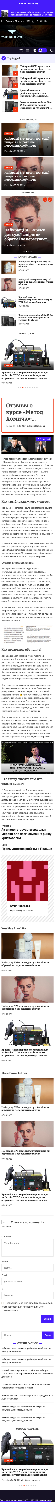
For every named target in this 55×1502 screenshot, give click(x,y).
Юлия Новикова (37, 426)
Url (2, 1289)
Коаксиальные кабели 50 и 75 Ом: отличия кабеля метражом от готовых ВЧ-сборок (36, 106)
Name (4, 1261)
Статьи (9, 134)
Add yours (6, 1227)
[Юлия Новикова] (27, 881)
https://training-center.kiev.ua (21, 911)
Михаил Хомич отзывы (12, 550)
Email (4, 1275)
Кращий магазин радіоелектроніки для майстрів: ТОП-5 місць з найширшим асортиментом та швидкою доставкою (36, 96)
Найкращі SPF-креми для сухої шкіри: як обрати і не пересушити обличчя (35, 69)
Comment (6, 1236)
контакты (47, 1500)
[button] (45, 199)
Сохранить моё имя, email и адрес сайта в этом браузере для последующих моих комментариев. (27, 1307)
